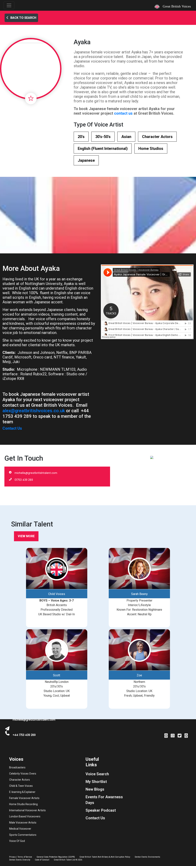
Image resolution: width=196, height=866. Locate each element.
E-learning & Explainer (22, 791)
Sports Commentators (22, 834)
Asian (126, 136)
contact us (123, 113)
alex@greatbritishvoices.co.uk (33, 410)
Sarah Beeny (139, 594)
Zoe (139, 675)
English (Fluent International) (103, 148)
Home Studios (150, 148)
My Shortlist (96, 781)
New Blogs (95, 789)
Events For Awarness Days (104, 800)
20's (81, 136)
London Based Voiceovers (24, 816)
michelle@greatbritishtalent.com (36, 473)
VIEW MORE (26, 536)
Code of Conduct (42, 860)
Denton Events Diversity (19, 860)
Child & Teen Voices (21, 785)
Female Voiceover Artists (24, 798)
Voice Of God (17, 840)
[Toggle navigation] (9, 5)
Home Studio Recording (23, 804)
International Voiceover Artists (27, 810)
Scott (56, 675)
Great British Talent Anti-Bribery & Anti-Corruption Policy (104, 857)
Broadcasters (17, 767)
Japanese (86, 160)
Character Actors (157, 136)
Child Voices (56, 594)
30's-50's (103, 136)
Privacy (12, 857)
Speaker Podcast (101, 810)
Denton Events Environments (147, 857)
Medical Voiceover (20, 828)
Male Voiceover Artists (22, 822)
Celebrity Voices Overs (22, 773)
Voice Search (97, 774)
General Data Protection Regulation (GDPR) (56, 857)
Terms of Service (24, 857)
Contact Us (12, 428)
